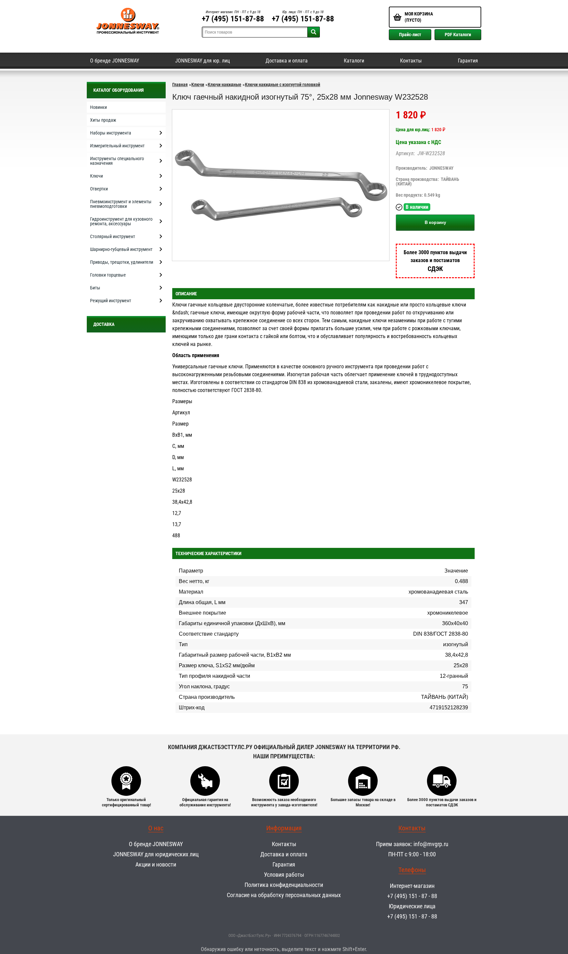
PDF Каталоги (458, 34)
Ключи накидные (224, 84)
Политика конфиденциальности (284, 884)
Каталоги (354, 61)
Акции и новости (155, 864)
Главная (180, 84)
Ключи (197, 84)
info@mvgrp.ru (431, 844)
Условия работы (284, 874)
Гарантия (468, 61)
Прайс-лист (410, 34)
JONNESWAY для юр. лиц (202, 61)
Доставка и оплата (287, 61)
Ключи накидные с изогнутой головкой (282, 84)
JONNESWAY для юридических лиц (156, 854)
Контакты (411, 61)
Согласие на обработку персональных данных (284, 895)
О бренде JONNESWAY (114, 61)
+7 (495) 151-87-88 (233, 18)
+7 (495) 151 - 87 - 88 (412, 896)
